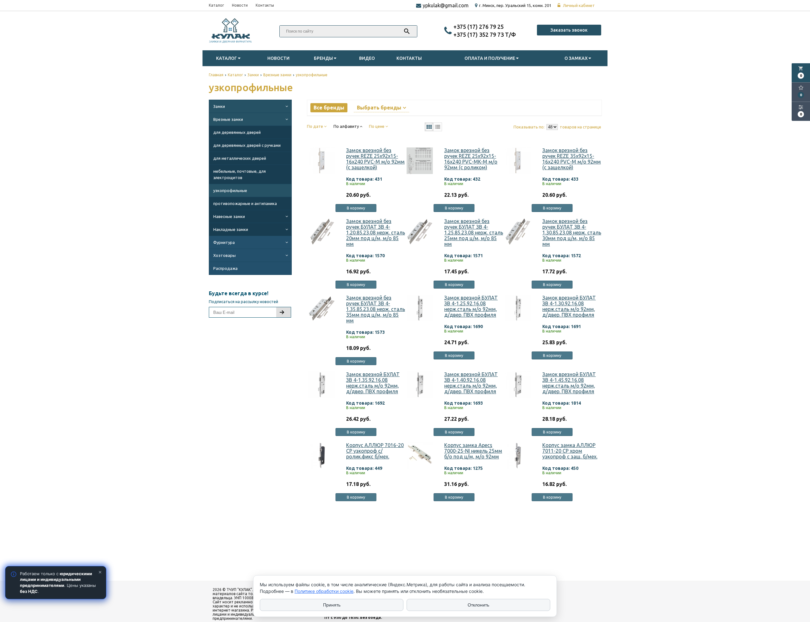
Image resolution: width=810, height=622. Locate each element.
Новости (240, 5)
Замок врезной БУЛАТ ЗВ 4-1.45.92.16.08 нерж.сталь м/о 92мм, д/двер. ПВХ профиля (569, 382)
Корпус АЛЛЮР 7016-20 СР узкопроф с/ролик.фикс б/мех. (375, 450)
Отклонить (478, 604)
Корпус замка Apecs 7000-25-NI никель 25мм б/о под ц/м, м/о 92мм (473, 450)
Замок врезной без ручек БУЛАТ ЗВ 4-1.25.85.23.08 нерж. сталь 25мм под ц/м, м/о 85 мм (473, 232)
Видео (367, 58)
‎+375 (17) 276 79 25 (478, 26)
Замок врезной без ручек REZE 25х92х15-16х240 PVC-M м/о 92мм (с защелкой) (375, 158)
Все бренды (329, 107)
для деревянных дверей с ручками (247, 145)
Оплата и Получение (490, 58)
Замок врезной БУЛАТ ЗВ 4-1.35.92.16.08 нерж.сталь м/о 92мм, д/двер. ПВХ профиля (373, 382)
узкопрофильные (230, 190)
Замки (219, 106)
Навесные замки (229, 216)
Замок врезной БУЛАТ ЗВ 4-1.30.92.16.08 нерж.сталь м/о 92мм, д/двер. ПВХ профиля (569, 306)
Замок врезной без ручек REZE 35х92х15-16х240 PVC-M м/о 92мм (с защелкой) (571, 158)
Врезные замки (228, 119)
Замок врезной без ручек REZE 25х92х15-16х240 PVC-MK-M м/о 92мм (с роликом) (470, 158)
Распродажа (225, 268)
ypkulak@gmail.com (446, 5)
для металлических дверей (239, 158)
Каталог (216, 5)
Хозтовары (224, 255)
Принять (331, 604)
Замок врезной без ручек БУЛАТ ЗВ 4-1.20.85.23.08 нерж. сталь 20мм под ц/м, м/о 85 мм (375, 232)
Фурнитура (224, 242)
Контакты (265, 5)
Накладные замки (230, 229)
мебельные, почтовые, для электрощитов (239, 174)
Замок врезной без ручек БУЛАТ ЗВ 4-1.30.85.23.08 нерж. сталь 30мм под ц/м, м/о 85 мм (571, 232)
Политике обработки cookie (324, 591)
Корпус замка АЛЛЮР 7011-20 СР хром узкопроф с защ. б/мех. (569, 450)
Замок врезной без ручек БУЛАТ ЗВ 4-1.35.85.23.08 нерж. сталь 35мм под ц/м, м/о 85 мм (375, 309)
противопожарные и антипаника (245, 203)
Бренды (324, 58)
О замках (576, 58)
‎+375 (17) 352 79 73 (479, 34)
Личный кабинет (578, 5)
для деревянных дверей (237, 132)
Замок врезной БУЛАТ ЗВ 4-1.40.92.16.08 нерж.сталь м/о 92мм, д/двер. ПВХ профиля (471, 382)
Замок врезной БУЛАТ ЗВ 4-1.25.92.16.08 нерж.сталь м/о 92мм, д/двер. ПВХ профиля (471, 306)
